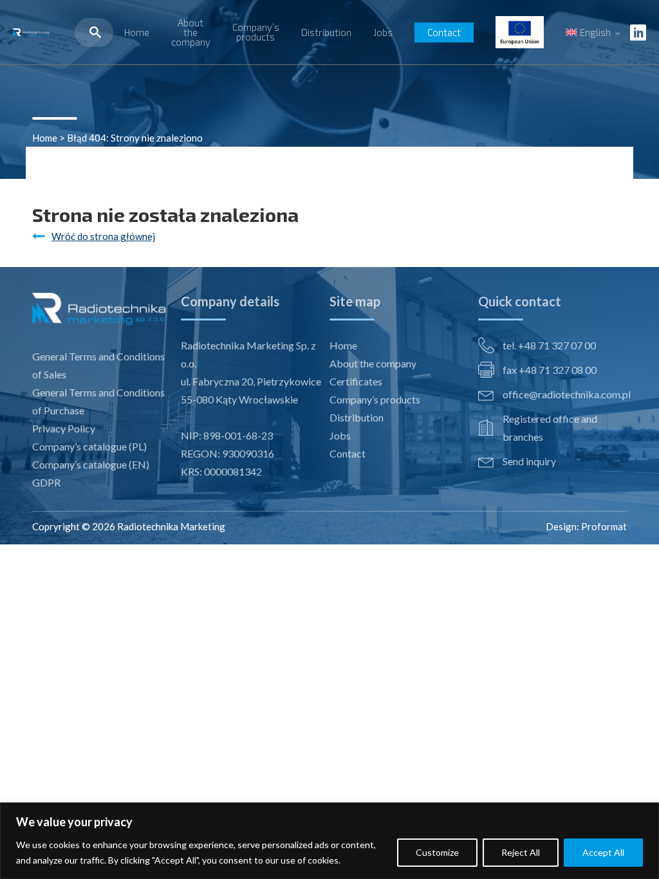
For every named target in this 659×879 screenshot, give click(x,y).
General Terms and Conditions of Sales (98, 365)
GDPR (46, 482)
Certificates (356, 381)
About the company (190, 32)
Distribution (326, 32)
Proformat (604, 526)
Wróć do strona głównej (103, 236)
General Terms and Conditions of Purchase (98, 401)
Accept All (603, 852)
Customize (437, 852)
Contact (444, 32)
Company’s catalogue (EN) (90, 464)
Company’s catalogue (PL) (89, 446)
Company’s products (255, 31)
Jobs (383, 32)
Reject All (520, 852)
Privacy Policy (63, 428)
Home (136, 32)
